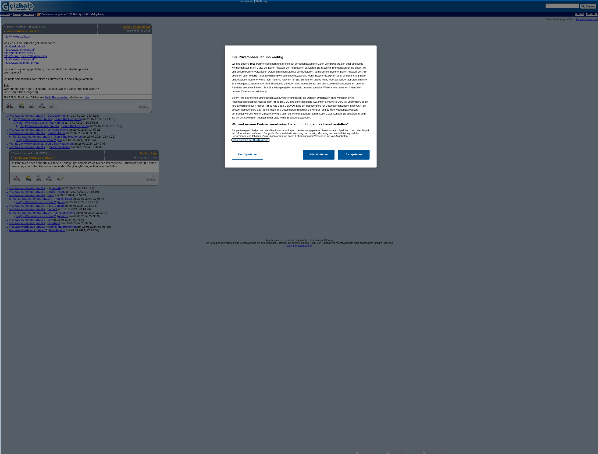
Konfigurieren (247, 154)
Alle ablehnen (318, 154)
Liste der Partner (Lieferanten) (251, 140)
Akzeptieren (354, 154)
